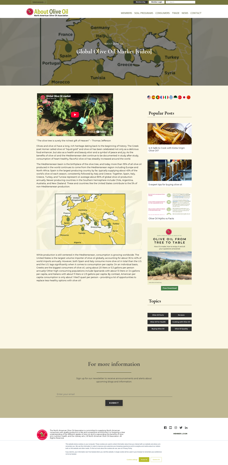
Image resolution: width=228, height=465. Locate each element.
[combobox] (180, 2)
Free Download (170, 288)
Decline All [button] (156, 459)
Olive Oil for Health (158, 322)
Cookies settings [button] (132, 459)
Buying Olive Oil (158, 329)
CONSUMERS (162, 13)
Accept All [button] (144, 459)
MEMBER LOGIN (180, 434)
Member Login (156, 2)
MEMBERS (126, 13)
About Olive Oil (114, 43)
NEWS (185, 13)
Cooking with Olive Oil (181, 322)
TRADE (175, 13)
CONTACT (196, 13)
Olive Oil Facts (158, 315)
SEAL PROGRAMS (143, 13)
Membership (140, 2)
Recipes (181, 315)
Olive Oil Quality (181, 329)
